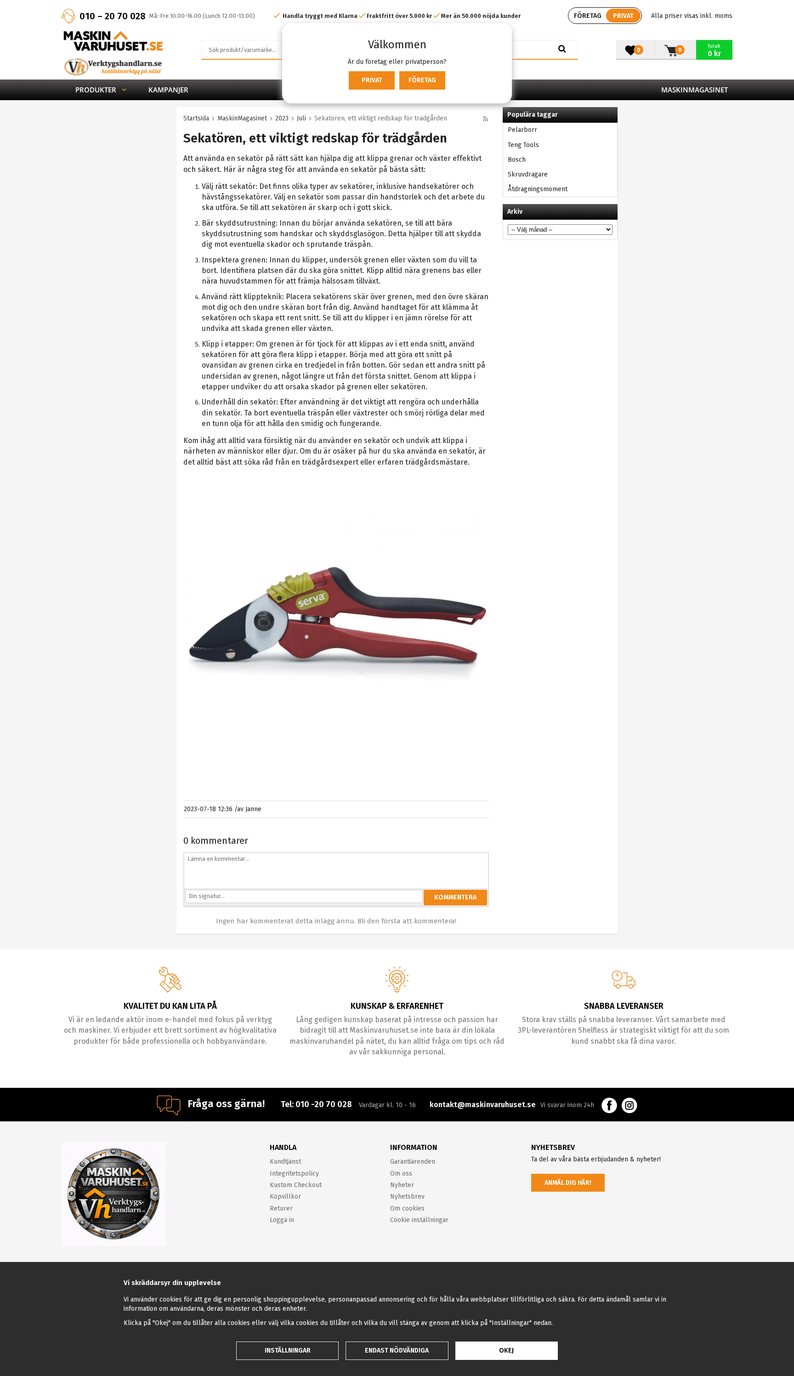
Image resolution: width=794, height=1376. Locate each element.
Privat (372, 80)
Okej (506, 1350)
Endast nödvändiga (397, 1350)
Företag (422, 80)
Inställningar (288, 1350)
